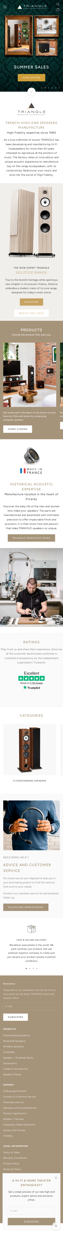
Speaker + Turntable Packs (18, 1057)
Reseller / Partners (13, 1119)
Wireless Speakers (13, 1046)
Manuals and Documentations (20, 1107)
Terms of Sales (11, 1152)
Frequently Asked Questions (19, 1124)
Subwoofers (10, 1063)
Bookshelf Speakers (14, 1041)
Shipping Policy (12, 1169)
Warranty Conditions (15, 1157)
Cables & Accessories (15, 1068)
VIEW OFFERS (31, 77)
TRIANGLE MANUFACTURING (31, 538)
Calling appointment (14, 1091)
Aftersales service (13, 1102)
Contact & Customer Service (19, 1096)
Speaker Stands (12, 1074)
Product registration (14, 1113)
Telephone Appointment (26, 907)
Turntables (9, 1052)
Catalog (7, 1135)
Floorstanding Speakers (16, 1035)
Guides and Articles (14, 1130)
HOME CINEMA (17, 429)
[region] (31, 46)
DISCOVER (32, 302)
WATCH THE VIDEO (31, 313)
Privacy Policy (11, 1163)
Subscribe (31, 1221)
